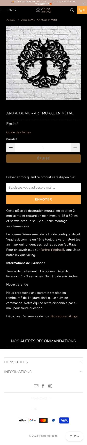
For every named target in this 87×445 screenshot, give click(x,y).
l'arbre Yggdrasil (52, 250)
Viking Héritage (48, 436)
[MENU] (2, 10)
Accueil (10, 20)
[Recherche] (72, 10)
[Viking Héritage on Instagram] (50, 386)
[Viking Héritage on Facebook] (43, 386)
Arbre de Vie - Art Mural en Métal (39, 20)
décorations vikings (64, 316)
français (39, 398)
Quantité (11, 139)
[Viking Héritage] (43, 10)
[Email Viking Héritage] (36, 386)
